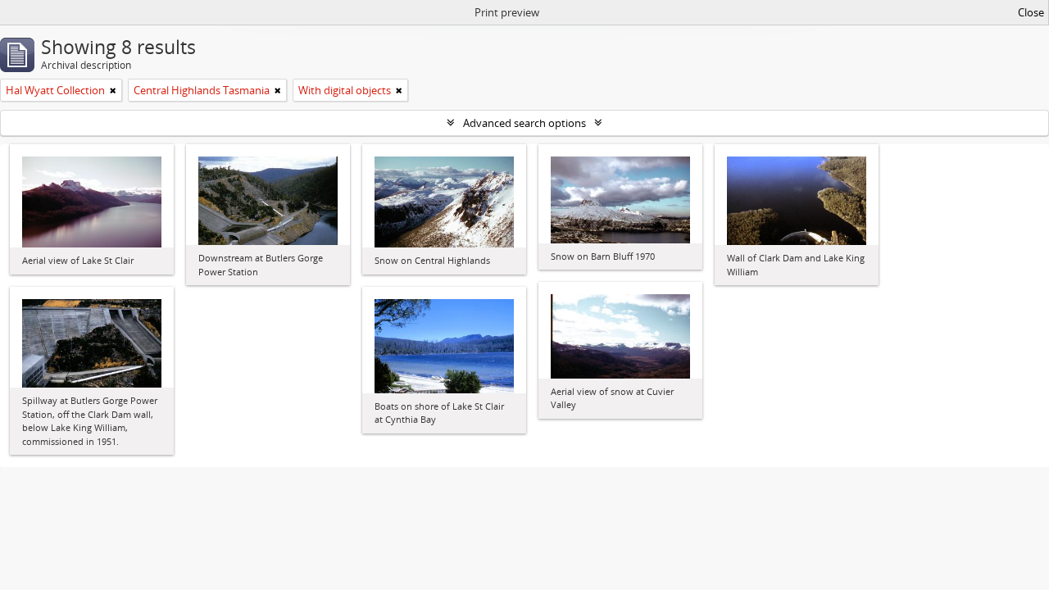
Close (1031, 12)
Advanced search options (524, 123)
